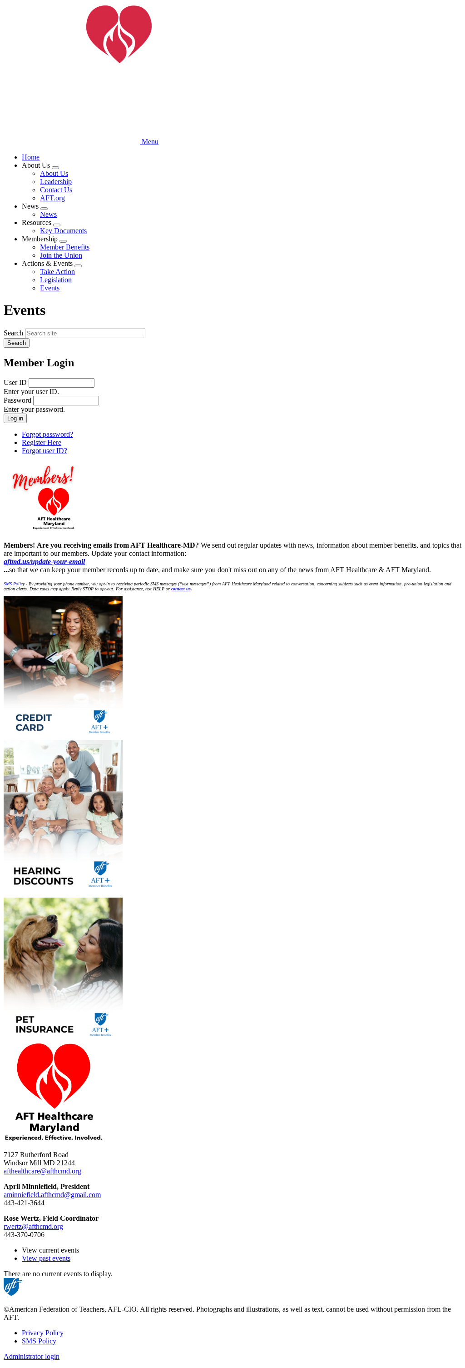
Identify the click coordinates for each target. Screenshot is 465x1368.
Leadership (56, 181)
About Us (54, 173)
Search (13, 333)
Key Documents (63, 231)
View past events (46, 1258)
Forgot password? (47, 434)
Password (17, 400)
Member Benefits (64, 247)
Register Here (41, 442)
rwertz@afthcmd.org (33, 1226)
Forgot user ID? (44, 450)
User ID (15, 382)
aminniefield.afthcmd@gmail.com (52, 1194)
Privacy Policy (43, 1333)
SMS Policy (39, 1341)
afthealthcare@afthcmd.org (42, 1171)
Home (31, 157)
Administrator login (31, 1356)
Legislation (56, 280)
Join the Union (61, 255)
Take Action (57, 271)
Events (49, 288)
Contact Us (56, 190)
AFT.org (52, 198)
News (48, 214)
